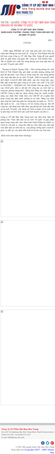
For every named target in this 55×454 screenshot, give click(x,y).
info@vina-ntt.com (15, 437)
